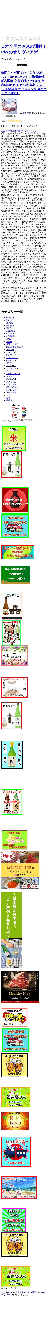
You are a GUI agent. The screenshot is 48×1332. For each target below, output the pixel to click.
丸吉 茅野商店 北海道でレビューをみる (19, 131)
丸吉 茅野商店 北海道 (27, 113)
